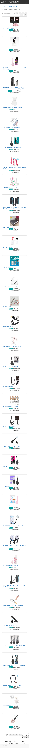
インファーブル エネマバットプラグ (11, 446)
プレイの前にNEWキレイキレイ (10, 565)
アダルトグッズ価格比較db (11, 2)
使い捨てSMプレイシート (9, 227)
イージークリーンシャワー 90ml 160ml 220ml (14, 645)
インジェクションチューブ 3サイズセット (13, 287)
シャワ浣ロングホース (8, 326)
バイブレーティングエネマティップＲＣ (12, 625)
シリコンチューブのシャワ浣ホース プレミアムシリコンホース (14, 546)
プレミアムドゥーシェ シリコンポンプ (12, 147)
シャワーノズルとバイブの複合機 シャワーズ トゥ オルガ (14, 168)
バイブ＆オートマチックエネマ (10, 725)
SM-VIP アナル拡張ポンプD (9, 426)
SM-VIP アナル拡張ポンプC (9, 386)
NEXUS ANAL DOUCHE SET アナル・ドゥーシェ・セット (14, 586)
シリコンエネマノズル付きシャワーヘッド (13, 526)
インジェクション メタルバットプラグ (12, 346)
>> (25, 14)
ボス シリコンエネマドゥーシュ (10, 366)
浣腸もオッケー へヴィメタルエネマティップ (13, 605)
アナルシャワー (6, 466)
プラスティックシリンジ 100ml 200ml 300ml (13, 267)
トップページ (9, 741)
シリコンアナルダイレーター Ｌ (10, 705)
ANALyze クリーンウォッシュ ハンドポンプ (13, 48)
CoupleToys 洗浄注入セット (10, 187)
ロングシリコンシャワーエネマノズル (12, 685)
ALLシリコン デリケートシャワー (11, 506)
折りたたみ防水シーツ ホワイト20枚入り (12, 107)
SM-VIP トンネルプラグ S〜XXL (10, 406)
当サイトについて (16, 743)
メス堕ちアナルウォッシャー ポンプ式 (12, 486)
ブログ (15, 741)
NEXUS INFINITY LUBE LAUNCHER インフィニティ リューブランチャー (14, 207)
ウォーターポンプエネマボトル (10, 247)
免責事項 (23, 743)
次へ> (20, 735)
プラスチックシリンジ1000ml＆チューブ (12, 127)
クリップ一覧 (21, 741)
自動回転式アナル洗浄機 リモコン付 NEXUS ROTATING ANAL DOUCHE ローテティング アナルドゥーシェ (14, 89)
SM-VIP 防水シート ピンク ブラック (11, 28)
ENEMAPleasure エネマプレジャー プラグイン (14, 665)
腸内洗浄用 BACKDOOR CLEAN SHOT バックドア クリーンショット (14, 68)
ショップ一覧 (7, 743)
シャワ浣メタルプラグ (8, 307)
